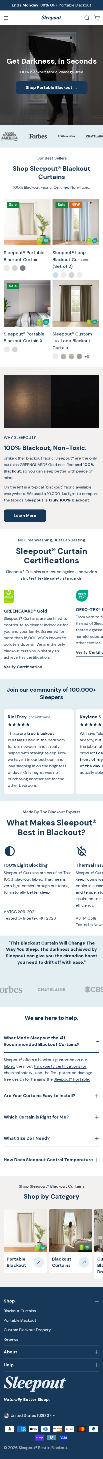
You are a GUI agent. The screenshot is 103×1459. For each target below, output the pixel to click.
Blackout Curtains (20, 1310)
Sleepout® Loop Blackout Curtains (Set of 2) (71, 259)
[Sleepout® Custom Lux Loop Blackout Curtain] (75, 303)
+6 (86, 356)
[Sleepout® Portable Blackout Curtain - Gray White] (15, 268)
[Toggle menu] (6, 18)
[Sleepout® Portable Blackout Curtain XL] (27, 303)
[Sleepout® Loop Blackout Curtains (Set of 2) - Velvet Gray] (71, 275)
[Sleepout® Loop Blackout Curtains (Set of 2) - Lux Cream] (79, 275)
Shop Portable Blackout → (52, 87)
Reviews (11, 1339)
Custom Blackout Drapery (27, 1329)
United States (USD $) (31, 1415)
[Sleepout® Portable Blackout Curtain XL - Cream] (7, 349)
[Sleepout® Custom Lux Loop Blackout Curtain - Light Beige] (71, 356)
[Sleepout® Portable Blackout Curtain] (27, 222)
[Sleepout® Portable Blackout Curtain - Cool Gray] (23, 268)
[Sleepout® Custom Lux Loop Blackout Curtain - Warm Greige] (79, 356)
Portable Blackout (20, 1320)
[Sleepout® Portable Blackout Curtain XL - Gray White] (15, 349)
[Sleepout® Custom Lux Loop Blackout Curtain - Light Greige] (63, 356)
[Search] (87, 18)
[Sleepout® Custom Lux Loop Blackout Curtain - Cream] (55, 356)
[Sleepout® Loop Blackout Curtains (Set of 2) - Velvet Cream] (63, 275)
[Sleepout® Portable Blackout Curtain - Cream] (7, 268)
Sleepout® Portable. (72, 1079)
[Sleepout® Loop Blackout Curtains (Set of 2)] (75, 222)
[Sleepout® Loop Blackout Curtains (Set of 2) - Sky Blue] (55, 275)
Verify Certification (23, 666)
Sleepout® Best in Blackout (43, 1447)
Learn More (25, 515)
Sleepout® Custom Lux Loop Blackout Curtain (72, 340)
